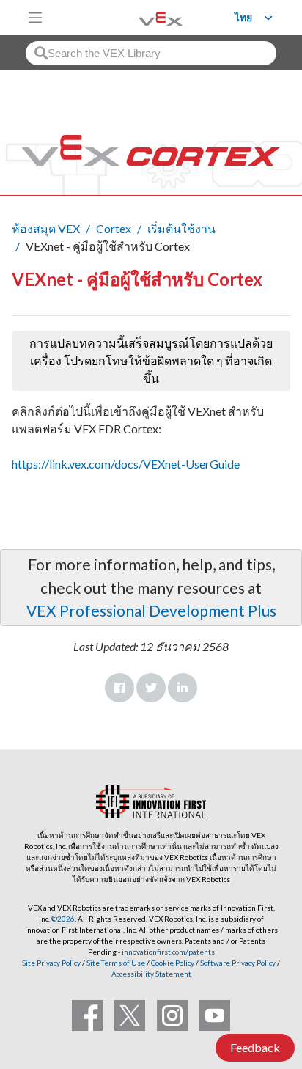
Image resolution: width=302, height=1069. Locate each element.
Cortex (113, 228)
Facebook (119, 687)
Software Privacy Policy (238, 962)
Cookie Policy (172, 962)
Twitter (151, 687)
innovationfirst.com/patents (168, 951)
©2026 (63, 918)
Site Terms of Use (115, 962)
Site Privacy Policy (51, 962)
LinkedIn (182, 687)
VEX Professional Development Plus (151, 610)
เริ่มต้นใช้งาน (181, 228)
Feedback (255, 1047)
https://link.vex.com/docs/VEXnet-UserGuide (126, 464)
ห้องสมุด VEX (46, 228)
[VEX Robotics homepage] (142, 17)
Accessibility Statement (151, 973)
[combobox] (151, 53)
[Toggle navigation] (35, 17)
